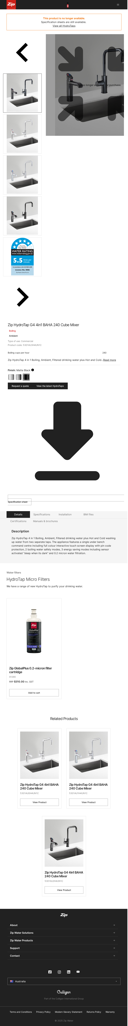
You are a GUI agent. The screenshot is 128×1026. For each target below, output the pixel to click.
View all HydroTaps (64, 25)
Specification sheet (17, 502)
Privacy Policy (43, 1012)
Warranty (110, 1012)
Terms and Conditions (21, 1012)
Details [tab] (18, 514)
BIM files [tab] (89, 514)
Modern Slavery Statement (68, 1012)
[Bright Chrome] (11, 377)
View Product (40, 802)
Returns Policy (94, 1012)
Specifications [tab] (41, 514)
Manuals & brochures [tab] (45, 521)
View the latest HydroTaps (50, 386)
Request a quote (20, 386)
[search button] (32, 369)
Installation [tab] (65, 514)
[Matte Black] (26, 377)
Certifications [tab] (18, 521)
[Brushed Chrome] (18, 377)
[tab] (22, 93)
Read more (109, 359)
